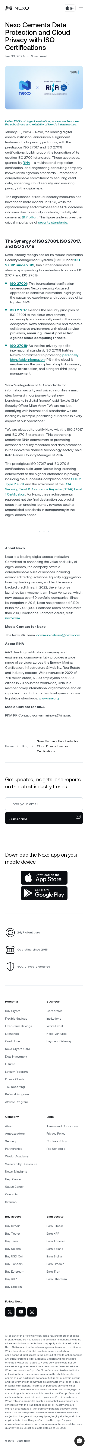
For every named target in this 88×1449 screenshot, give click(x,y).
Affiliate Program (16, 1102)
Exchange (12, 1033)
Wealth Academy (17, 1156)
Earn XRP (53, 1233)
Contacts (11, 1194)
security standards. (53, 222)
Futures (10, 1064)
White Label (55, 1026)
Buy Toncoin (14, 1264)
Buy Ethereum (14, 1271)
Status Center (14, 1186)
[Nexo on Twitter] (10, 1312)
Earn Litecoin (55, 1264)
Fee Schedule (56, 1148)
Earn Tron (53, 1271)
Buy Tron (11, 1241)
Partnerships (13, 1148)
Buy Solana (13, 1248)
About (9, 1126)
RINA (26, 163)
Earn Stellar (54, 1256)
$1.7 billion (29, 217)
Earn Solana (55, 1248)
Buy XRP (11, 1279)
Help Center (13, 1179)
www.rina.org (49, 698)
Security (10, 1141)
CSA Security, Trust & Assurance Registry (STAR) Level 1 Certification (43, 489)
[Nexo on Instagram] (32, 1312)
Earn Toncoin (56, 1241)
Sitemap (11, 1202)
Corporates (54, 1011)
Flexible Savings (16, 1018)
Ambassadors (15, 1133)
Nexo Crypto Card (17, 1049)
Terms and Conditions (62, 1126)
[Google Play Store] (44, 893)
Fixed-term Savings (18, 1026)
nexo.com (12, 618)
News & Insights (16, 1171)
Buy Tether (12, 1233)
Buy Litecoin (13, 1286)
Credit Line (12, 1041)
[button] (79, 1441)
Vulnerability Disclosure (21, 1164)
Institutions (54, 1018)
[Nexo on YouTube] (21, 1312)
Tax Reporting (15, 1087)
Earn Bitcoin (55, 1226)
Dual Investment (16, 1056)
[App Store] (44, 878)
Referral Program (17, 1094)
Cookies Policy (57, 1141)
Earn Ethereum (57, 1279)
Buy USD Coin (14, 1256)
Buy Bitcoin (13, 1226)
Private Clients (14, 1079)
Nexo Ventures (56, 1033)
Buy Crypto (13, 1011)
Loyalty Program (16, 1071)
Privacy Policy (56, 1133)
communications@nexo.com (58, 635)
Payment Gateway (59, 1041)
